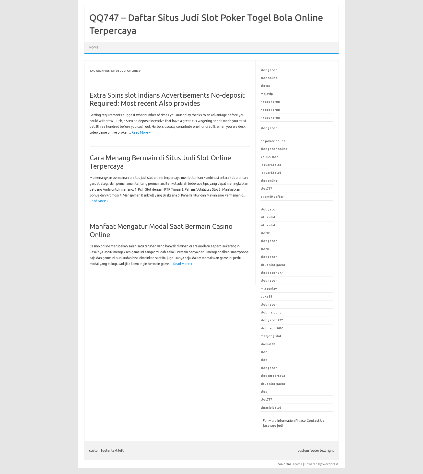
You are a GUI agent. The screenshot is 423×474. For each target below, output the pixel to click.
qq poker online (272, 141)
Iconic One (284, 464)
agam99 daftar (272, 196)
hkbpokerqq (270, 101)
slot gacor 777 (271, 320)
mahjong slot (271, 336)
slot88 (265, 85)
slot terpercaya (272, 375)
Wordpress (330, 464)
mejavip (266, 93)
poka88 (266, 296)
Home (93, 47)
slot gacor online (274, 148)
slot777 (266, 188)
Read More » (141, 132)
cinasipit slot (270, 407)
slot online (269, 78)
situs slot (267, 217)
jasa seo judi (273, 426)
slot (263, 352)
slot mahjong (271, 312)
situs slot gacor (272, 383)
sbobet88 (267, 344)
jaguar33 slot (270, 164)
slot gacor (268, 70)
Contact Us (315, 421)
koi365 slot (269, 157)
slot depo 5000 (271, 328)
